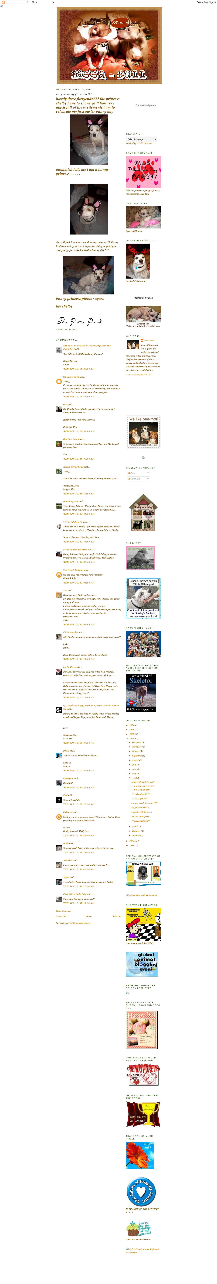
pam (65, 404)
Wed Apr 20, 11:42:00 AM (79, 562)
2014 (132, 725)
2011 (132, 738)
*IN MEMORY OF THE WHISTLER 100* (143, 788)
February (136, 830)
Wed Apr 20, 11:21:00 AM (79, 514)
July (134, 764)
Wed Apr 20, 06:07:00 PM (79, 743)
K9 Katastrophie (70, 632)
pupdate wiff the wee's (142, 812)
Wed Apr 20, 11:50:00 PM (79, 787)
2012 (132, 734)
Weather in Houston (143, 297)
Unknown (67, 812)
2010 (132, 840)
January (136, 835)
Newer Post (61, 916)
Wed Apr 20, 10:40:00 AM (79, 458)
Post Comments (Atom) (79, 923)
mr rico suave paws (140, 816)
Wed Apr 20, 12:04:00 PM (79, 582)
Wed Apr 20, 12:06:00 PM (79, 624)
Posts (132, 473)
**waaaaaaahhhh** (141, 820)
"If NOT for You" (140, 798)
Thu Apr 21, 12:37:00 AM (78, 804)
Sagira (66, 877)
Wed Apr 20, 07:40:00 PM (79, 770)
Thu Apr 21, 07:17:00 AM (78, 886)
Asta (65, 590)
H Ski (66, 843)
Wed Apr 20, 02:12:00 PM (79, 697)
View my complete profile (138, 375)
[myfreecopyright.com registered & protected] (143, 1252)
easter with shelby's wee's (143, 782)
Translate (147, 143)
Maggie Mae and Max (73, 466)
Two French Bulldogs (73, 570)
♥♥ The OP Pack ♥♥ (72, 522)
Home (89, 916)
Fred (65, 795)
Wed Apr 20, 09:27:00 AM (79, 396)
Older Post (116, 916)
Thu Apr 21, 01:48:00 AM (78, 835)
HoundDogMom (70, 501)
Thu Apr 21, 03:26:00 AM (78, 852)
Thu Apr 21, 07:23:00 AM (78, 903)
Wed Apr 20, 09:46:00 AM (79, 431)
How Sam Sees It (71, 439)
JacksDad (67, 860)
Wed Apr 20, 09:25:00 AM (79, 368)
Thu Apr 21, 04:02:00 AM (78, 869)
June (134, 769)
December (137, 742)
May (134, 773)
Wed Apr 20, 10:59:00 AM (79, 493)
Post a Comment (63, 911)
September (137, 755)
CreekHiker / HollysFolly (74, 894)
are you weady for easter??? (74, 94)
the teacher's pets (71, 376)
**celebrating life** (141, 794)
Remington (68, 778)
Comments (135, 478)
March (135, 826)
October (136, 751)
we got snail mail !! (140, 807)
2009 (132, 845)
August (135, 760)
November (137, 746)
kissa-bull (149, 340)
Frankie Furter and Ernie (75, 549)
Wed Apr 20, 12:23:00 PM (79, 659)
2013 (132, 729)
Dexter (66, 750)
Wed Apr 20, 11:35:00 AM (79, 541)
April (134, 778)
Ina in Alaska (69, 667)
